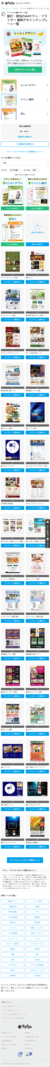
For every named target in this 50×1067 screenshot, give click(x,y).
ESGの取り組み (29, 1048)
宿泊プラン (29, 278)
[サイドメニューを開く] (2, 3)
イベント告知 (37, 901)
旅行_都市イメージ (7, 805)
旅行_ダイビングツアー (33, 805)
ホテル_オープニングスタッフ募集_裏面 (37, 466)
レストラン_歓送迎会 (8, 579)
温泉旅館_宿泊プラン (33, 654)
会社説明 (37, 975)
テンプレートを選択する (13, 282)
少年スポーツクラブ (37, 970)
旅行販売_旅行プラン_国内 (34, 315)
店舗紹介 (37, 917)
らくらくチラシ (28, 85)
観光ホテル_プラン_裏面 (9, 692)
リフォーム (13, 928)
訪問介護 (37, 922)
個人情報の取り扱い (30, 1040)
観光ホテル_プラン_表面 (34, 692)
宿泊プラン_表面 (6, 428)
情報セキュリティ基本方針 (9, 1044)
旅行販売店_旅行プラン (8, 390)
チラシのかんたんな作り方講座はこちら (25, 860)
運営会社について (7, 1033)
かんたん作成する (12, 208)
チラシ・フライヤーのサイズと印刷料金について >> (25, 152)
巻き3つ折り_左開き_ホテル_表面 (37, 541)
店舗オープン (12, 901)
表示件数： (27, 170)
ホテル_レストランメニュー (35, 503)
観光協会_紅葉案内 (32, 842)
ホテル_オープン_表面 (8, 315)
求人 (23, 113)
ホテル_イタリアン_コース (9, 353)
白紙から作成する (37, 244)
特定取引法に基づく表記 (31, 1036)
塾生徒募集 (13, 912)
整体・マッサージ (37, 933)
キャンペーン (12, 938)
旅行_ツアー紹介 (31, 428)
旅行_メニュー (5, 767)
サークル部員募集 (37, 965)
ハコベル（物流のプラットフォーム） (12, 1010)
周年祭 (37, 949)
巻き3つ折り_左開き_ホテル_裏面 (12, 541)
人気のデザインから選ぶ (25, 69)
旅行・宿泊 (23, 131)
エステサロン (12, 965)
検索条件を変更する (26, 144)
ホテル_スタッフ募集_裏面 (9, 616)
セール (37, 938)
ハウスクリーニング (37, 944)
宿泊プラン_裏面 (6, 729)
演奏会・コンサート (37, 928)
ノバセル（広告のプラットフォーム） (12, 1006)
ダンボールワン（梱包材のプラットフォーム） (14, 1014)
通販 (12, 954)
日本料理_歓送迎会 (7, 503)
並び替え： (5, 170)
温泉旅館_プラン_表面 (33, 390)
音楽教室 (13, 975)
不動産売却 (13, 906)
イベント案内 (27, 99)
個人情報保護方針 (7, 1040)
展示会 (12, 970)
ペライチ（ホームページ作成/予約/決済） (13, 1018)
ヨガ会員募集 (12, 917)
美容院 (37, 906)
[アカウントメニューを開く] (47, 3)
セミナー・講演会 (12, 944)
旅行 (37, 954)
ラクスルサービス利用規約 (9, 1036)
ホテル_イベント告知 (33, 579)
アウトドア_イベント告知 (9, 278)
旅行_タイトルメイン (8, 466)
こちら (28, 888)
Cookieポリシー (29, 1044)
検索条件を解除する (25, 137)
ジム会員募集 (12, 933)
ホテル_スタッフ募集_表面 (34, 616)
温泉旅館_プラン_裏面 (8, 654)
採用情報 (27, 1033)
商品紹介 (13, 922)
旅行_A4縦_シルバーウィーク (35, 767)
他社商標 (4, 1048)
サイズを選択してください (11, 158)
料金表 (37, 960)
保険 (12, 960)
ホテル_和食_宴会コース (34, 353)
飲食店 (12, 949)
